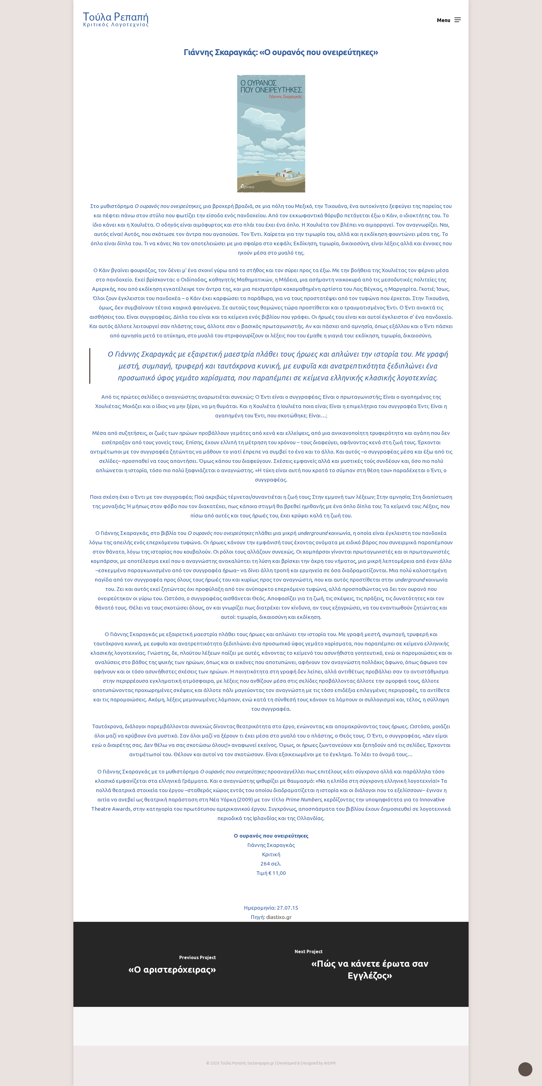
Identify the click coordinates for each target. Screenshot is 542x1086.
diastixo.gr (279, 917)
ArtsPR (330, 1063)
